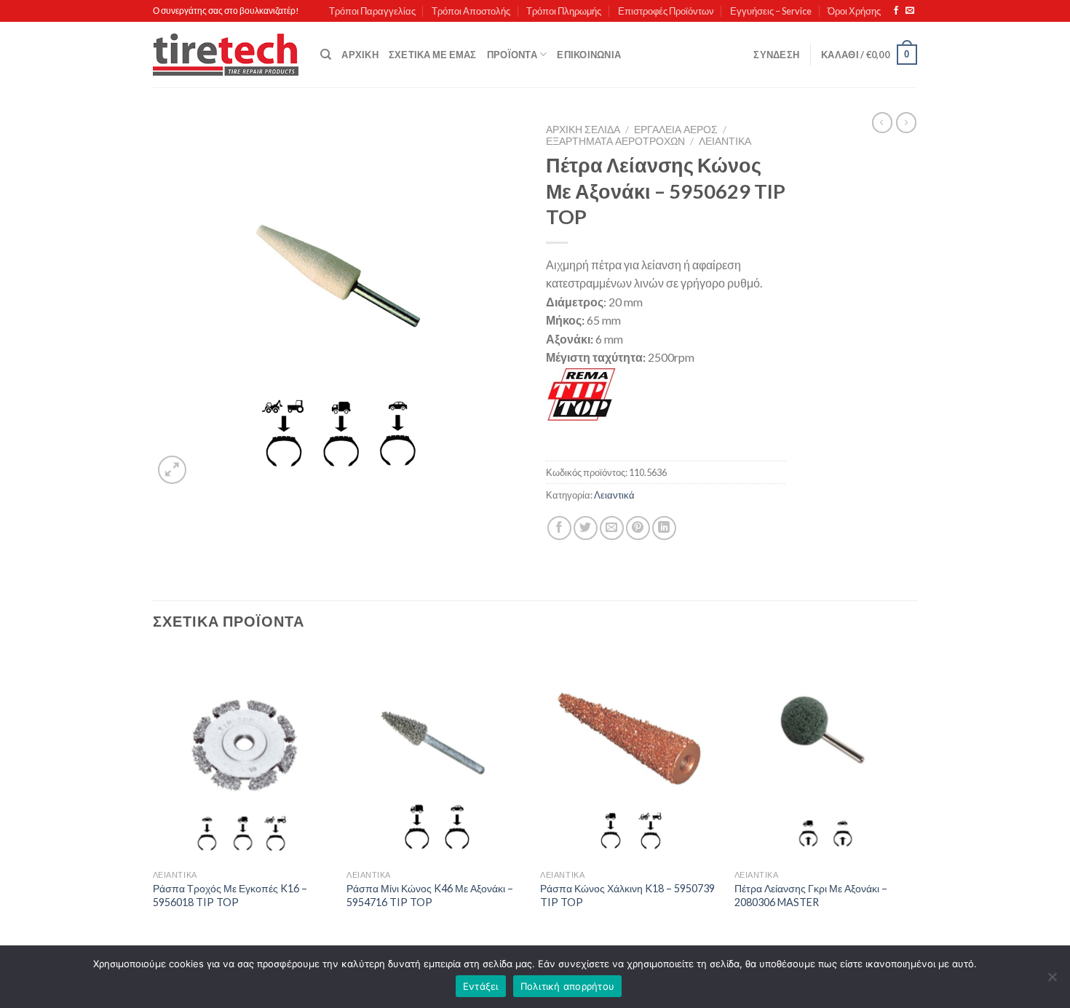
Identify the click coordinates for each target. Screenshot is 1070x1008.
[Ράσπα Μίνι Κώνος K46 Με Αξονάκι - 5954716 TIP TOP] (436, 755)
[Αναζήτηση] (325, 54)
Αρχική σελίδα (583, 129)
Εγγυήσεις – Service (771, 11)
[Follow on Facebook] (896, 11)
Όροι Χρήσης (854, 11)
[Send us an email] (909, 11)
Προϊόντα (512, 54)
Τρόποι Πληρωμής (563, 11)
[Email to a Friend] (612, 528)
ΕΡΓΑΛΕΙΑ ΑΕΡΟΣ (676, 129)
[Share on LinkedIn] (664, 528)
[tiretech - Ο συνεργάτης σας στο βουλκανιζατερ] (225, 54)
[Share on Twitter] (586, 528)
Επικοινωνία (589, 54)
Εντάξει (481, 986)
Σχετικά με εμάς (433, 54)
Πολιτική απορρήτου (567, 986)
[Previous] (154, 798)
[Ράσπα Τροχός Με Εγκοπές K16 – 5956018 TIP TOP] (243, 755)
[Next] (913, 798)
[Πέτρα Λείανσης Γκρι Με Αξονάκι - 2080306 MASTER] (824, 755)
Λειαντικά (725, 141)
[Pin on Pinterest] (638, 528)
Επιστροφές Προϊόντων (666, 11)
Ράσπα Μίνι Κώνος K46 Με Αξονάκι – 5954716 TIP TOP (429, 895)
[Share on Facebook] (559, 528)
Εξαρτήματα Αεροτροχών (615, 141)
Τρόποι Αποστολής (471, 11)
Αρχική (360, 54)
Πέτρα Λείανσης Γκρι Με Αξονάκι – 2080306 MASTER (810, 895)
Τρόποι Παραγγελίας (372, 11)
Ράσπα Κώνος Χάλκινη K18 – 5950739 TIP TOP (627, 895)
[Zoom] (172, 470)
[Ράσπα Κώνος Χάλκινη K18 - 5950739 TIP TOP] (630, 755)
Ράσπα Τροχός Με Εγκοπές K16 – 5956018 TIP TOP (230, 895)
